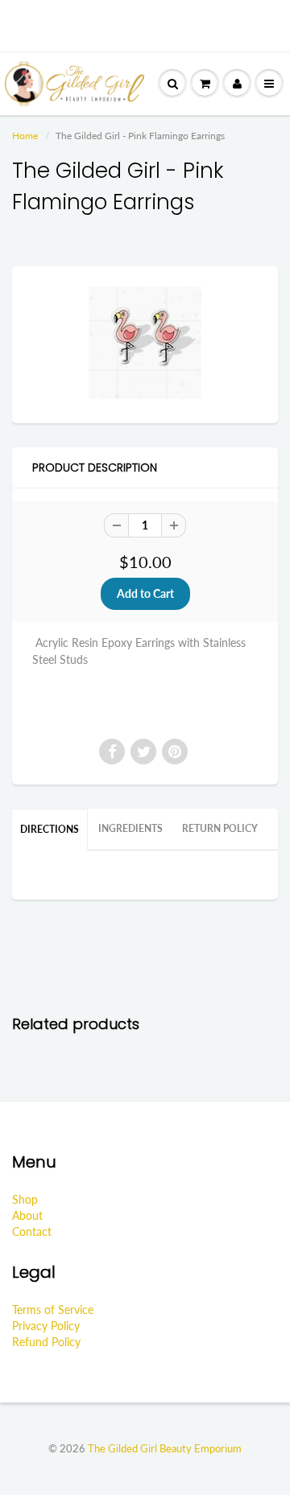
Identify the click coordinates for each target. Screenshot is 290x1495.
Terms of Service (52, 1309)
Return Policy (220, 828)
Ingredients (130, 828)
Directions (49, 829)
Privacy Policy (46, 1325)
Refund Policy (46, 1342)
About (27, 1215)
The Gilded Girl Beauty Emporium (165, 1448)
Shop (25, 1199)
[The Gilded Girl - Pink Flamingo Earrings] (145, 343)
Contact (32, 1231)
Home (25, 136)
